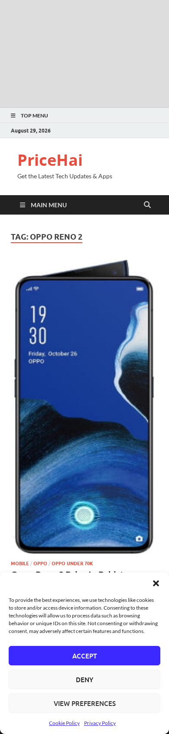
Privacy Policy (100, 723)
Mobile (20, 563)
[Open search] (147, 205)
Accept (84, 656)
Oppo (40, 563)
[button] (156, 583)
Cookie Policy (64, 723)
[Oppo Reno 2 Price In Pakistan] (84, 407)
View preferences (85, 703)
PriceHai (50, 160)
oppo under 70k (72, 563)
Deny (84, 679)
